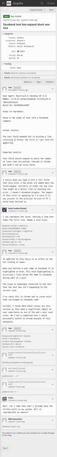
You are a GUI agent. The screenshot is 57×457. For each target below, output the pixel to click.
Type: (13, 51)
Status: (13, 68)
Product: (12, 38)
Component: (11, 41)
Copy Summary (36, 10)
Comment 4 (12, 400)
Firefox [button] (20, 38)
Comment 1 (12, 174)
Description (12, 90)
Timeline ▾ (50, 82)
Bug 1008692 (16, 16)
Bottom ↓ (28, 82)
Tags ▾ (39, 82)
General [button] (21, 41)
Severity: (12, 58)
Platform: (12, 46)
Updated (11, 331)
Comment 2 (12, 211)
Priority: (12, 55)
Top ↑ (5, 448)
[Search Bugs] (42, 3)
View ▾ (51, 10)
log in (14, 433)
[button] (50, 3)
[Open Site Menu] (3, 3)
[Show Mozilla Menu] (9, 3)
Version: (12, 43)
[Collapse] (52, 89)
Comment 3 (12, 253)
